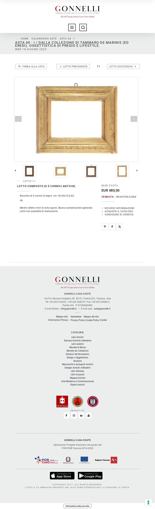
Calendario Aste (44, 38)
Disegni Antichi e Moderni (78, 367)
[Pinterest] (105, 226)
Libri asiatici (77, 344)
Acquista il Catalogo (119, 211)
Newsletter (76, 316)
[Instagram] (74, 415)
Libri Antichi (77, 337)
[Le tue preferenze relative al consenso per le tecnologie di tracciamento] (148, 502)
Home (25, 38)
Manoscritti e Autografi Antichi (77, 364)
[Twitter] (119, 226)
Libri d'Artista (77, 371)
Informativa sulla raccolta (77, 506)
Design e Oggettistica (77, 357)
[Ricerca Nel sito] (83, 27)
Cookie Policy (92, 320)
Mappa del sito (91, 316)
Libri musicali (77, 374)
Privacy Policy (78, 320)
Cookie (103, 320)
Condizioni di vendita (119, 214)
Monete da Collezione (77, 350)
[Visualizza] (62, 475)
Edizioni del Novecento (77, 354)
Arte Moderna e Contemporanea (77, 381)
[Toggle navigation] (72, 27)
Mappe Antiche (77, 378)
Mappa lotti (62, 316)
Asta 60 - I (67, 38)
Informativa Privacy (58, 320)
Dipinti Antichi (77, 384)
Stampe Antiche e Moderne (77, 340)
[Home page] (77, 11)
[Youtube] (88, 415)
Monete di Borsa (77, 347)
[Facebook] (112, 226)
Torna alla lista (33, 66)
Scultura (77, 361)
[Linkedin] (81, 415)
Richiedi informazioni (119, 208)
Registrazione (126, 197)
